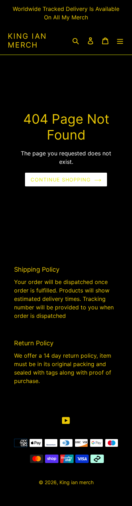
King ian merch (27, 40)
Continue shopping (60, 180)
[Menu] (120, 40)
